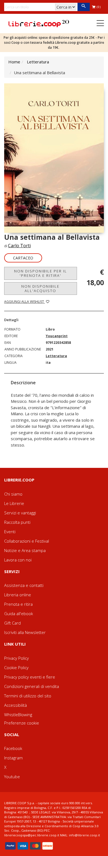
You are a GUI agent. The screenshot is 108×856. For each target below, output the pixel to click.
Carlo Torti (19, 246)
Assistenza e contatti (23, 585)
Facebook (13, 748)
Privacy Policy (16, 658)
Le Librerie (14, 503)
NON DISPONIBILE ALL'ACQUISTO (40, 288)
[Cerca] (83, 7)
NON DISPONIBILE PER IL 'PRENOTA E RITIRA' (40, 273)
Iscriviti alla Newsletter (25, 632)
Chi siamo (13, 494)
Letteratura (38, 62)
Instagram (13, 757)
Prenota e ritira (18, 604)
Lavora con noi (18, 560)
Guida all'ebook (18, 613)
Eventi (10, 531)
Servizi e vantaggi (20, 512)
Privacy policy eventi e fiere (29, 677)
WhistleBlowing (18, 714)
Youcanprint (57, 336)
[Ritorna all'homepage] (38, 23)
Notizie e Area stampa (25, 550)
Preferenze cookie (21, 723)
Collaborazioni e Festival (26, 541)
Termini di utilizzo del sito (27, 695)
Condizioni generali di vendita (31, 686)
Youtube (12, 776)
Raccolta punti (17, 522)
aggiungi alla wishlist (24, 301)
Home (14, 62)
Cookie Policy (16, 667)
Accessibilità (15, 705)
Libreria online (17, 594)
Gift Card (12, 623)
